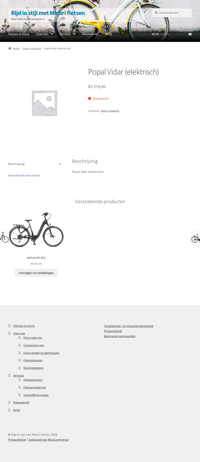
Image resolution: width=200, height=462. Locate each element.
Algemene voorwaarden (120, 336)
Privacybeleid (113, 331)
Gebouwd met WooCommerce (49, 440)
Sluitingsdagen (33, 368)
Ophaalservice (32, 380)
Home (16, 48)
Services (65, 34)
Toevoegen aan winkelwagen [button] (36, 273)
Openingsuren (32, 360)
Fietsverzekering (34, 387)
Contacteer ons (33, 345)
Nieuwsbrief (90, 34)
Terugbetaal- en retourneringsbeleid (128, 326)
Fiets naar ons (32, 338)
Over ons (42, 34)
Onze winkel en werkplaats (41, 353)
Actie (108, 34)
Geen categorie (32, 48)
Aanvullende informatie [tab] (24, 175)
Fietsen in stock (18, 34)
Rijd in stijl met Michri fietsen (48, 13)
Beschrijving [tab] (16, 164)
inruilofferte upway (36, 395)
